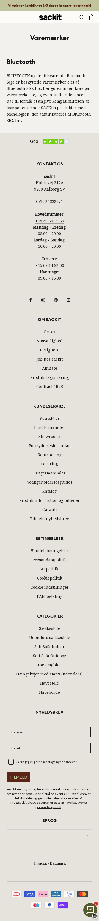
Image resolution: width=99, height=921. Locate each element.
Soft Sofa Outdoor (49, 655)
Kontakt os (50, 418)
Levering (49, 463)
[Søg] (81, 17)
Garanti (49, 509)
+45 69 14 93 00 (49, 265)
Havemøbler (49, 664)
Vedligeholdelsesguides (49, 482)
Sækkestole (49, 628)
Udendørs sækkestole (49, 637)
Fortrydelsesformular (49, 445)
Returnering (50, 454)
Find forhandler (49, 427)
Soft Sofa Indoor (49, 646)
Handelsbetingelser (49, 550)
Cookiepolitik (49, 578)
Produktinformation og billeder (49, 500)
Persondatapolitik (49, 559)
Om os (49, 331)
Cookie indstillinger (50, 587)
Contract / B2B (49, 386)
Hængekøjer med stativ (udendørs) (49, 674)
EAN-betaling (49, 596)
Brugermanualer (49, 473)
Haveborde (49, 692)
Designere (49, 350)
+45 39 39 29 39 (49, 220)
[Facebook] (30, 299)
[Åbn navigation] (7, 17)
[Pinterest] (56, 299)
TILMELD (18, 777)
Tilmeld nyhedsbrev (49, 518)
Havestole (49, 683)
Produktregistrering (49, 377)
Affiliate (49, 368)
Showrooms (49, 436)
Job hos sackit (50, 359)
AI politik (49, 569)
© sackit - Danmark (49, 863)
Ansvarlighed (50, 340)
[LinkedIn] (68, 299)
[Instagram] (43, 299)
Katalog (49, 491)
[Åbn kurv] (91, 17)
